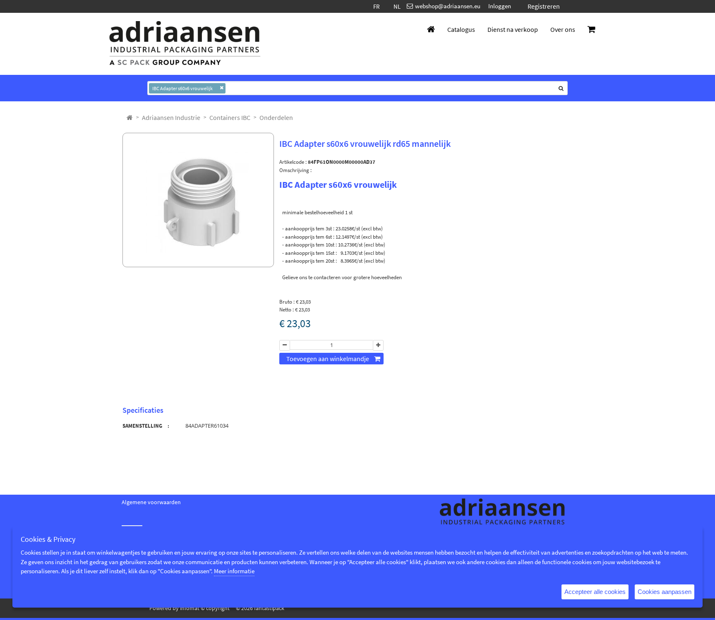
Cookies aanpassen (664, 591)
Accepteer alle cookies (595, 591)
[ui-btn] (284, 345)
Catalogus (461, 29)
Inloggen (499, 6)
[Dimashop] (185, 44)
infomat (190, 608)
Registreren (544, 6)
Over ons (562, 29)
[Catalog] (130, 117)
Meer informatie (234, 571)
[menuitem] (171, 117)
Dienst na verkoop (512, 29)
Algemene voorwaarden (151, 502)
